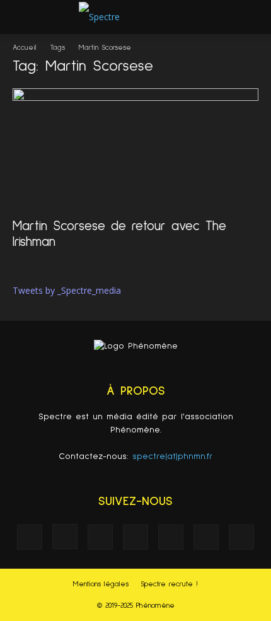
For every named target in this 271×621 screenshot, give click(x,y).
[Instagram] (65, 536)
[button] (253, 17)
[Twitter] (206, 537)
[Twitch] (170, 537)
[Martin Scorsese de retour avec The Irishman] (135, 149)
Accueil (25, 48)
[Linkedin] (100, 537)
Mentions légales (101, 584)
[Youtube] (241, 537)
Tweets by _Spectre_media (67, 290)
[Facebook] (29, 537)
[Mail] (135, 537)
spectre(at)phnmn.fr (172, 456)
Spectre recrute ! (169, 584)
